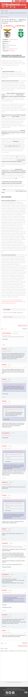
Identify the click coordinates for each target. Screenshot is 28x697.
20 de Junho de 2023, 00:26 (6, 576)
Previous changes (8, 317)
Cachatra (4, 349)
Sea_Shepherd (6, 433)
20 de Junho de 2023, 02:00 (6, 592)
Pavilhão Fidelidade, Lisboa (11, 48)
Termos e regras (12, 688)
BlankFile (4, 590)
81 (5, 328)
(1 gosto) (3, 344)
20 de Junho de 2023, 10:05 (6, 632)
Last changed (7, 309)
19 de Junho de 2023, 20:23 (6, 366)
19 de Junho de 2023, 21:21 (6, 381)
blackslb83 (5, 543)
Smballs (4, 529)
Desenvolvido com (11, 682)
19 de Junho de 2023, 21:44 (6, 484)
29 (25, 692)
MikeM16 (4, 364)
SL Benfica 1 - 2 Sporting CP (14, 26)
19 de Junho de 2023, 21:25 (6, 403)
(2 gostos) (4, 539)
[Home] (13, 3)
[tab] (14, 309)
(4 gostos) (4, 570)
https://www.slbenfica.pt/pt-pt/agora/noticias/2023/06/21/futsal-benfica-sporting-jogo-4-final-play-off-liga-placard (13, 301)
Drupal (19, 682)
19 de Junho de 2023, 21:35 (6, 448)
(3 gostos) (4, 626)
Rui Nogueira (5, 574)
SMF (16, 682)
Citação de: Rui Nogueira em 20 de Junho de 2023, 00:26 (14, 596)
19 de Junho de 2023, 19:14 (6, 335)
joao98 (3, 630)
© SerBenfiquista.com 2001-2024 (10, 694)
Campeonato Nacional (13, 39)
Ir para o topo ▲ (18, 688)
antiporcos (5, 482)
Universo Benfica (8, 312)
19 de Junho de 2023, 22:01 (6, 497)
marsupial (4, 614)
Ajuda (8, 688)
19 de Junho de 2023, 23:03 (6, 545)
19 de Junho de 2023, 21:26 (6, 435)
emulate (4, 379)
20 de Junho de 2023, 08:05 (6, 616)
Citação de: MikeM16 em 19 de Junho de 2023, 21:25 (14, 451)
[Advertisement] (14, 666)
